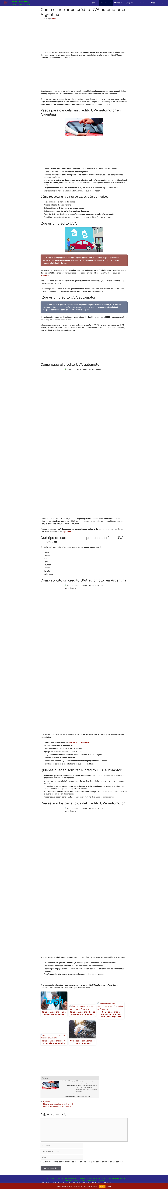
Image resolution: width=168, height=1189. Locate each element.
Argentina (104, 3)
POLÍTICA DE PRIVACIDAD (80, 1183)
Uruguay (129, 3)
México (117, 3)
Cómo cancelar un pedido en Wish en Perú (58, 1104)
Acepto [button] (102, 1186)
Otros (152, 3)
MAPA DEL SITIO (64, 1183)
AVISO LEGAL (96, 1183)
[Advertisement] (84, 36)
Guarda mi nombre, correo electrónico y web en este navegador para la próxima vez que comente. (83, 1162)
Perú (93, 3)
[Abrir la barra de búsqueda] (161, 3)
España (142, 3)
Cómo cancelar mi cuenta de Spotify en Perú (59, 1106)
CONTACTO (106, 1183)
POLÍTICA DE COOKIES (48, 1183)
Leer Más (109, 1186)
